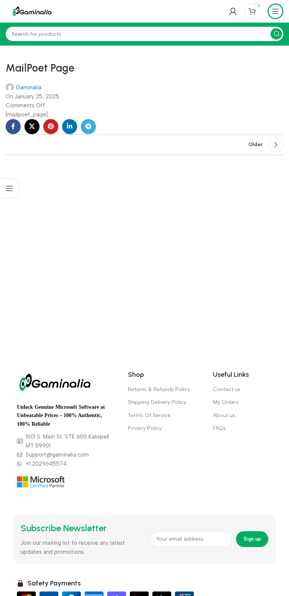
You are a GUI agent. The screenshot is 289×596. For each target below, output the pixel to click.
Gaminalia (28, 87)
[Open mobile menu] (275, 11)
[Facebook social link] (13, 126)
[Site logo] (32, 11)
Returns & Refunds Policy (159, 389)
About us (224, 415)
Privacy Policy (145, 428)
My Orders (226, 402)
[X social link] (32, 126)
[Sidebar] (9, 188)
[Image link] (54, 381)
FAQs (219, 428)
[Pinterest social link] (50, 126)
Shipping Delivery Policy (157, 402)
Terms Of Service (149, 415)
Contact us (226, 389)
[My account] (232, 11)
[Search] (276, 34)
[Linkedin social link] (69, 126)
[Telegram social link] (88, 126)
